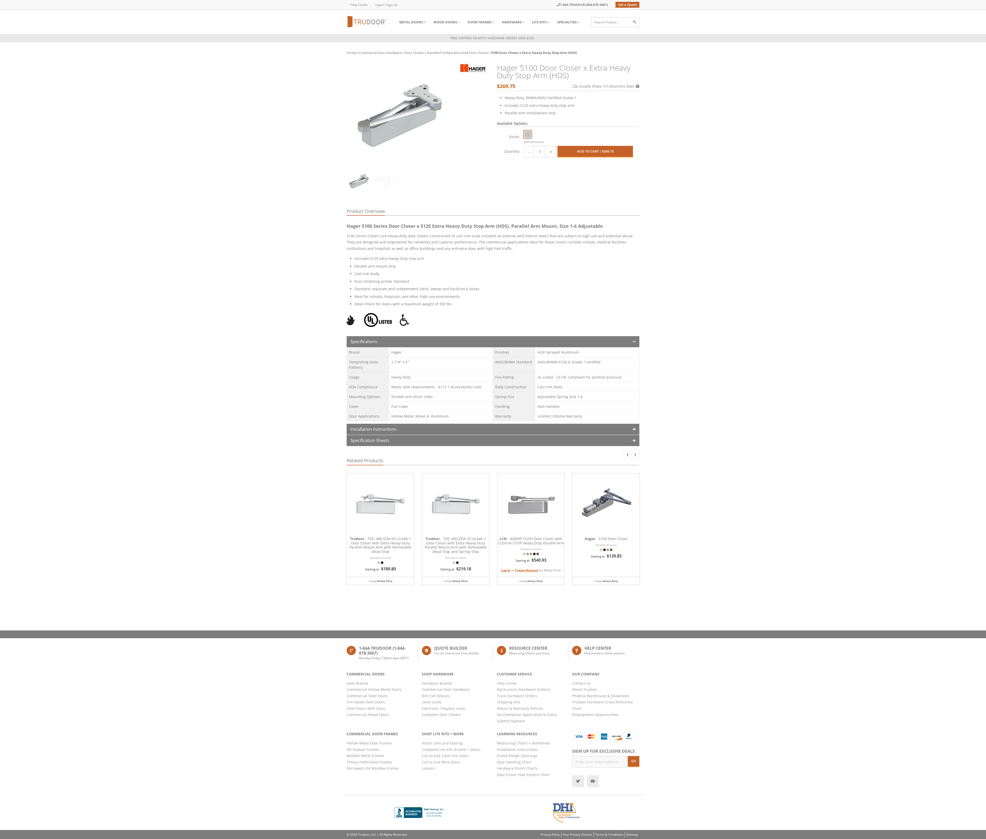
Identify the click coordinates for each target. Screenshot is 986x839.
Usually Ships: (606, 86)
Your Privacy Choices (577, 834)
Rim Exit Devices (436, 695)
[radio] (528, 134)
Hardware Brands (437, 683)
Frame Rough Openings (517, 755)
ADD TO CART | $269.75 (595, 151)
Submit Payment (511, 721)
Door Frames (479, 22)
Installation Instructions (373, 429)
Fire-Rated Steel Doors (366, 702)
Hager (396, 352)
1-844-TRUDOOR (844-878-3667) (584, 5)
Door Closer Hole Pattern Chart (523, 774)
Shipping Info (508, 702)
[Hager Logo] (473, 67)
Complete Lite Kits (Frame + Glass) (451, 749)
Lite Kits (539, 22)
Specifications (363, 341)
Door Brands (357, 683)
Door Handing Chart (514, 762)
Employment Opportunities (595, 714)
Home (351, 52)
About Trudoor (584, 689)
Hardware (512, 22)
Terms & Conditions (609, 834)
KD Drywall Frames (363, 749)
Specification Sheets (369, 440)
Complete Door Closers (441, 714)
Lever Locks (431, 702)
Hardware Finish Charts (517, 768)
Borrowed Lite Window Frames (373, 768)
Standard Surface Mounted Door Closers (457, 52)
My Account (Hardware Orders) (523, 689)
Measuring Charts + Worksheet (523, 743)
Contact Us (581, 683)
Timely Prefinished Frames (369, 762)
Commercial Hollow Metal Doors (374, 689)
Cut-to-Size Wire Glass (441, 762)
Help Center (359, 5)
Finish (514, 136)
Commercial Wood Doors (368, 714)
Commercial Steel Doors (367, 695)
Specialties (567, 22)
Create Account (526, 570)
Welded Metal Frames (365, 755)
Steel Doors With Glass (366, 708)
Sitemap (632, 834)
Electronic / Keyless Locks (443, 708)
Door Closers (414, 52)
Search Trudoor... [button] (606, 22)
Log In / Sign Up (386, 5)
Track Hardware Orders (517, 695)
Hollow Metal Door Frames (369, 743)
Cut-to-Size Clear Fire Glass (445, 755)
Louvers (428, 768)
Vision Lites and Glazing (442, 743)
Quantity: (512, 151)
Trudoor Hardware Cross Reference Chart (602, 705)
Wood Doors (445, 22)
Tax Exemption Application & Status (527, 714)
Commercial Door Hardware (380, 52)
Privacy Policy (550, 834)
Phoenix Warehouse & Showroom (600, 695)
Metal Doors (411, 22)
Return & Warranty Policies (520, 708)
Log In (505, 570)
